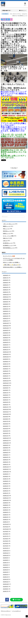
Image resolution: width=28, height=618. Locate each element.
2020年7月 (5, 450)
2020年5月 (5, 454)
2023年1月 (5, 378)
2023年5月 (5, 368)
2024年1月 (5, 349)
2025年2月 (5, 318)
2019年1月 (5, 493)
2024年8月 (5, 332)
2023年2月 (5, 375)
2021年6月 (5, 423)
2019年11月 (6, 469)
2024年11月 (6, 325)
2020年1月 (5, 464)
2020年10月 (6, 442)
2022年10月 (6, 385)
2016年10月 (6, 555)
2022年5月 (5, 397)
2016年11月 (6, 553)
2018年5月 (5, 512)
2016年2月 (5, 574)
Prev (12, 167)
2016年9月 (5, 557)
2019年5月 (5, 483)
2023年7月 (5, 364)
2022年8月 (5, 390)
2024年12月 (6, 323)
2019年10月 (6, 471)
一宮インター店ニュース (8, 223)
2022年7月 (5, 392)
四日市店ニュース (7, 231)
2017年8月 (5, 533)
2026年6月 (5, 280)
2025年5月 (5, 311)
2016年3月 (5, 572)
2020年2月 (5, 462)
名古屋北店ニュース (7, 243)
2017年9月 (5, 531)
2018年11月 (6, 498)
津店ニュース (6, 228)
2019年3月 (5, 488)
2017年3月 (5, 545)
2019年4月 (5, 486)
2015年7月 (5, 591)
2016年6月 (5, 565)
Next (15, 167)
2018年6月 (5, 510)
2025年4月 (5, 313)
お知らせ (5, 240)
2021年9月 (5, 416)
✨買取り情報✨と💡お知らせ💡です (12, 264)
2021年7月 (5, 421)
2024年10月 (6, 328)
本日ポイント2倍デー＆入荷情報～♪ (11, 262)
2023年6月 (5, 366)
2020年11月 (6, 440)
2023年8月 (5, 361)
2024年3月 (5, 344)
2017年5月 (5, 541)
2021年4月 (5, 428)
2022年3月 (5, 402)
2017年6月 (5, 538)
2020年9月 (5, 445)
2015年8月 (5, 589)
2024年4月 (5, 342)
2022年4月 (5, 399)
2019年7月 (5, 478)
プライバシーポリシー (6, 611)
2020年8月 (5, 447)
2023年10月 (6, 356)
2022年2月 (5, 404)
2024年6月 (5, 337)
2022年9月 (5, 387)
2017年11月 (6, 526)
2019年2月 (5, 490)
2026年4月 (5, 285)
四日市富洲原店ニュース (8, 247)
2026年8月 (5, 275)
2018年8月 (5, 505)
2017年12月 (6, 524)
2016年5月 (5, 567)
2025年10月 (6, 299)
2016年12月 (6, 550)
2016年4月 (5, 569)
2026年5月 (5, 282)
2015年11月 (6, 581)
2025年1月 (5, 320)
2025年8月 (5, 304)
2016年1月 (5, 577)
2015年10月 (6, 584)
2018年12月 (6, 495)
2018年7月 (5, 507)
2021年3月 (5, 431)
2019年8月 (5, 476)
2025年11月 (6, 296)
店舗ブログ (15, 15)
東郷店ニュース (6, 226)
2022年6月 (5, 395)
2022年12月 (6, 380)
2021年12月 (6, 409)
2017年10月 (6, 529)
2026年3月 (5, 287)
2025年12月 (6, 294)
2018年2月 (5, 519)
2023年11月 (6, 354)
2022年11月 (6, 383)
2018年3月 (5, 517)
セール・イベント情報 (8, 235)
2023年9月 (5, 359)
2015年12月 (6, 579)
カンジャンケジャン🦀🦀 (9, 256)
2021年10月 (6, 414)
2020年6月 (5, 452)
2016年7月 (5, 562)
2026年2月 (5, 289)
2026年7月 (5, 277)
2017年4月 (5, 543)
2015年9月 (5, 586)
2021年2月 (5, 433)
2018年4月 (5, 514)
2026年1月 (5, 292)
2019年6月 (5, 481)
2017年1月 (5, 548)
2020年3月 (5, 459)
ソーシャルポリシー (16, 611)
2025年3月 (5, 316)
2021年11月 (6, 411)
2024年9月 (5, 330)
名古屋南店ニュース (22, 15)
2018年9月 (5, 502)
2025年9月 (5, 301)
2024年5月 (5, 340)
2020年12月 (6, 438)
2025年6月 (5, 308)
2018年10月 (6, 500)
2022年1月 (5, 407)
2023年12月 (6, 352)
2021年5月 (5, 426)
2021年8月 (5, 419)
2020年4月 (5, 457)
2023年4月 (5, 371)
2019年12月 (6, 466)
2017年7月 (5, 536)
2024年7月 (5, 335)
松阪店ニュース (6, 233)
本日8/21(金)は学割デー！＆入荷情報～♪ (12, 267)
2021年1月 (5, 435)
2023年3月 (5, 373)
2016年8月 (5, 560)
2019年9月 (5, 474)
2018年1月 (5, 521)
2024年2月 (5, 347)
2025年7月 (5, 306)
